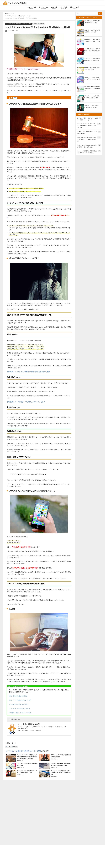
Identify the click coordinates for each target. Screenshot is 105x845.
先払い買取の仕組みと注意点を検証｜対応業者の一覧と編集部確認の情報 (88, 139)
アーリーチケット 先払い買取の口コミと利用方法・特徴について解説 (92, 41)
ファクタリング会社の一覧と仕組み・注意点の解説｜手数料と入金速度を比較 (88, 125)
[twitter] (13, 732)
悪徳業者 (42, 23)
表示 (15, 97)
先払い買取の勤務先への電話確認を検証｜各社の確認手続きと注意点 (92, 50)
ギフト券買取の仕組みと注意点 (18, 704)
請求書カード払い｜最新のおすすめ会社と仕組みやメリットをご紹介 (88, 118)
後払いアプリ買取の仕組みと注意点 (20, 700)
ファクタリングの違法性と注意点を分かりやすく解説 (18, 23)
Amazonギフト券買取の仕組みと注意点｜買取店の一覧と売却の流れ (88, 151)
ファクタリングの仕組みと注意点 (19, 708)
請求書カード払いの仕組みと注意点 (20, 712)
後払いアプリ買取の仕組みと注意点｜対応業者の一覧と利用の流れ (88, 146)
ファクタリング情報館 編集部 (29, 724)
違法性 (35, 23)
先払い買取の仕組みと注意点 (18, 696)
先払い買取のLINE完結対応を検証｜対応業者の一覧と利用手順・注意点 (92, 88)
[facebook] (11, 732)
